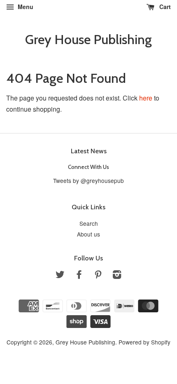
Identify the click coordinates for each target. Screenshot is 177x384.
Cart (164, 6)
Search (88, 223)
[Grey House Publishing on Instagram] (116, 276)
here (145, 98)
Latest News (89, 151)
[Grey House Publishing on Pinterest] (97, 276)
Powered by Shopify (144, 342)
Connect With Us (88, 167)
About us (88, 234)
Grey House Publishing (88, 39)
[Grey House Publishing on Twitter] (60, 276)
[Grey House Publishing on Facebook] (79, 276)
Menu (24, 6)
